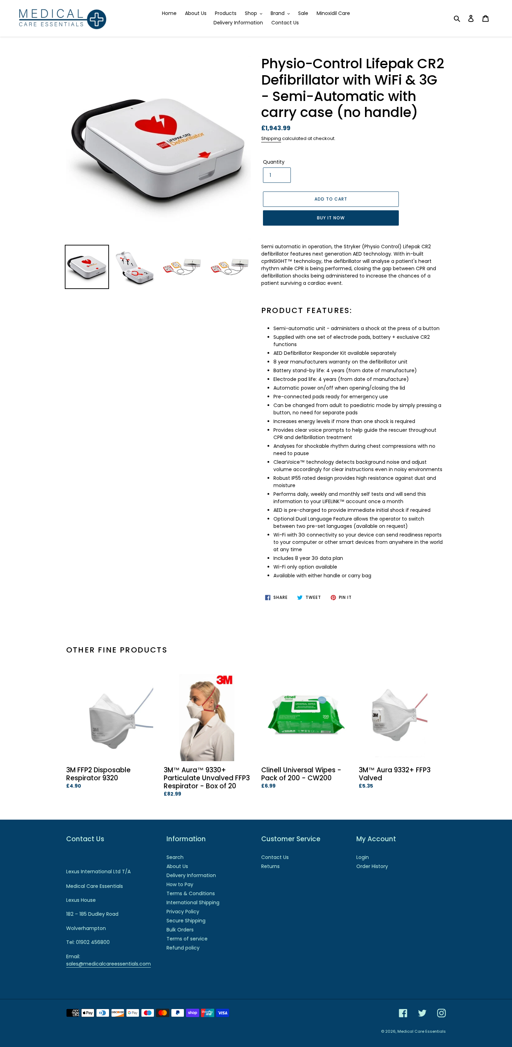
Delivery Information (191, 875)
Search (175, 857)
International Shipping (192, 902)
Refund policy (183, 947)
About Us (177, 866)
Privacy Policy (182, 911)
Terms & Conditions (190, 893)
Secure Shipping (185, 920)
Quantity (274, 161)
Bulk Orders (180, 929)
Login (362, 857)
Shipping (271, 138)
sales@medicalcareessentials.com (108, 963)
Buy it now (331, 218)
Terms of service (187, 938)
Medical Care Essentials (421, 1031)
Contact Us (275, 857)
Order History (372, 866)
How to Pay (179, 884)
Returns (270, 866)
